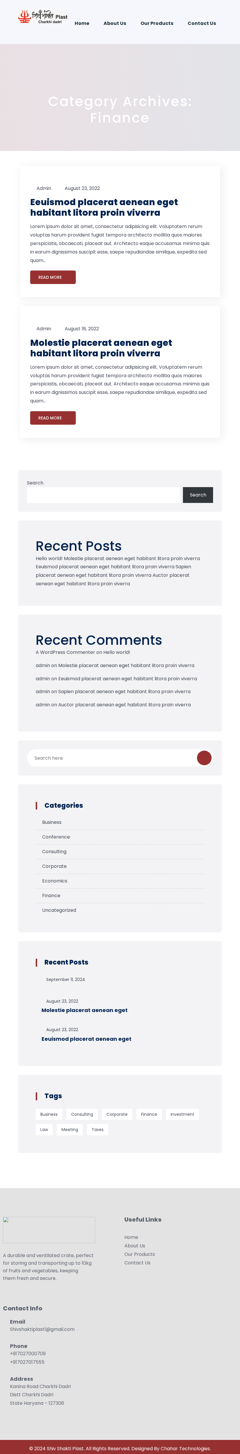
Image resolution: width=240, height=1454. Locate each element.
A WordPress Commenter (65, 652)
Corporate (54, 866)
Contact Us (202, 23)
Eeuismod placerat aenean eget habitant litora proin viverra (104, 207)
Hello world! (49, 558)
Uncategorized (59, 910)
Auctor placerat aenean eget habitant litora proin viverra (124, 704)
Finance (51, 895)
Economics (54, 880)
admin (44, 188)
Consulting (54, 851)
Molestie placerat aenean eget (85, 1010)
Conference (56, 837)
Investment (182, 1114)
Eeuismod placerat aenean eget (86, 1039)
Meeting (69, 1129)
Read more (50, 277)
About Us (115, 23)
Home (82, 23)
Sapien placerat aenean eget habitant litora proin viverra (124, 691)
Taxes (98, 1129)
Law (44, 1129)
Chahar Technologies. (186, 1448)
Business (51, 822)
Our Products (156, 23)
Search (35, 482)
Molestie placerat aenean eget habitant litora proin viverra (101, 348)
